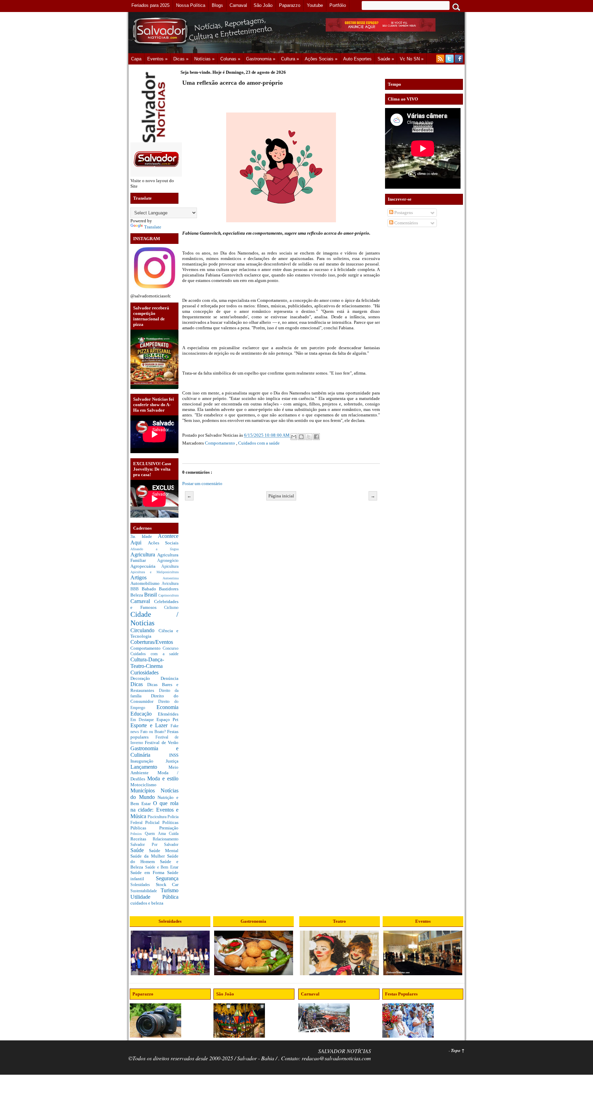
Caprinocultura (168, 595)
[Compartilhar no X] (308, 436)
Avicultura (170, 583)
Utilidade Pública (154, 897)
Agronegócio (167, 560)
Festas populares (154, 734)
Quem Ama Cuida (161, 833)
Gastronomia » (260, 58)
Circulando (144, 630)
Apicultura (169, 566)
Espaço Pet (167, 719)
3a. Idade (144, 536)
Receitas (141, 838)
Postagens (403, 212)
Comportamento (146, 648)
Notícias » (204, 58)
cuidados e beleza (146, 903)
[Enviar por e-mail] (293, 436)
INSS (173, 755)
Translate (152, 226)
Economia (167, 707)
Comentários (405, 222)
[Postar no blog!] (301, 436)
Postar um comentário (202, 483)
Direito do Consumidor (154, 698)
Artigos (146, 577)
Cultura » (290, 58)
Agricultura (143, 554)
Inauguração (148, 761)
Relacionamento (165, 839)
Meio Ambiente (154, 770)
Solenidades (143, 885)
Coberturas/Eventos (151, 642)
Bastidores (168, 588)
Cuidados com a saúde (154, 654)
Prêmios (137, 834)
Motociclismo (143, 784)
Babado (150, 588)
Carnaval (142, 601)
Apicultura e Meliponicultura (154, 572)
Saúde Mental (163, 850)
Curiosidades (144, 672)
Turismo (169, 890)
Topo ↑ (458, 1050)
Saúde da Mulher (148, 856)
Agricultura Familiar (154, 557)
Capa (136, 58)
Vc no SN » (411, 58)
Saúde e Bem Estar (161, 867)
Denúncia (169, 678)
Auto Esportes (357, 58)
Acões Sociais (163, 542)
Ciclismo (171, 607)
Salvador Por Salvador (154, 844)
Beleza (137, 595)
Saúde (139, 850)
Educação (144, 714)
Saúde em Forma (148, 872)
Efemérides (168, 714)
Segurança (167, 878)
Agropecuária (145, 566)
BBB (136, 589)
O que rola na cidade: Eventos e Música (154, 809)
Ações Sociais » (321, 58)
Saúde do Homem (154, 858)
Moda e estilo (162, 778)
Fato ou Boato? (153, 732)
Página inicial (281, 495)
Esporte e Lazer (150, 725)
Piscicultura (157, 817)
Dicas (138, 684)
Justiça (172, 761)
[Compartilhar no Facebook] (316, 436)
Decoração (145, 678)
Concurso (170, 648)
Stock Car (167, 884)
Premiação (168, 827)
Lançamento (149, 767)
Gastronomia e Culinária (154, 751)
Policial (153, 822)
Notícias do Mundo (154, 794)
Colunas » (230, 58)
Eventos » (157, 58)
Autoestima (170, 578)
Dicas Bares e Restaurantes (154, 687)
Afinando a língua (154, 549)
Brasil (151, 595)
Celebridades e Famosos (154, 604)
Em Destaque (143, 720)
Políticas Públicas (154, 825)
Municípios (145, 790)
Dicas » (180, 58)
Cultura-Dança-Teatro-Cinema (147, 663)
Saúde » (385, 58)
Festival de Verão (161, 742)
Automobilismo (146, 583)
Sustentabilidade (145, 891)
